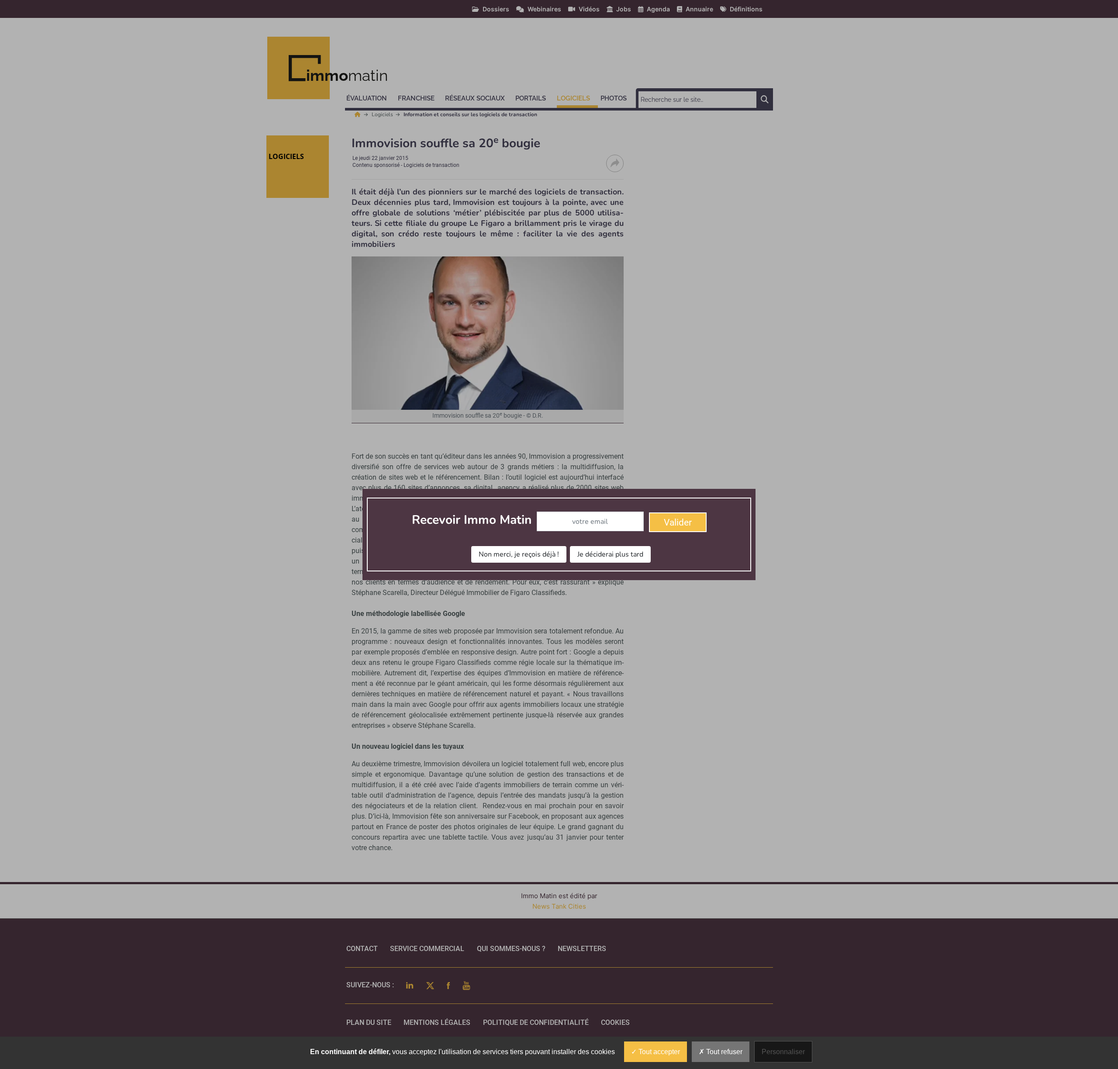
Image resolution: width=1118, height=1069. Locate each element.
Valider (678, 522)
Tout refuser (723, 1051)
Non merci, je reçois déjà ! (519, 554)
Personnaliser (783, 1051)
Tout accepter (658, 1051)
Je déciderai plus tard (610, 554)
